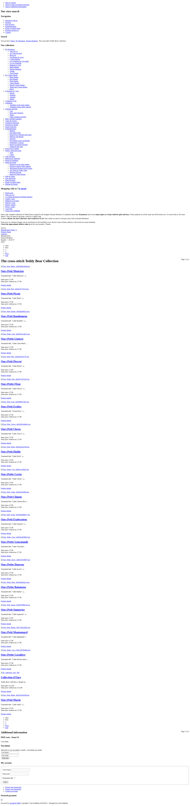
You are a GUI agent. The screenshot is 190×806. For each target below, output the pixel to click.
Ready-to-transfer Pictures (19, 145)
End (6, 256)
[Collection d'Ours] (10, 673)
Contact (8, 32)
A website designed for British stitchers (18, 197)
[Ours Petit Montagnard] (15, 627)
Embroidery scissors (17, 143)
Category (4, 234)
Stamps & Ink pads (16, 147)
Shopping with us (11, 20)
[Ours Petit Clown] (15, 424)
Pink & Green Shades (17, 85)
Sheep (12, 115)
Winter (12, 99)
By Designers (20, 41)
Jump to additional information (15, 7)
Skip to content (10, 3)
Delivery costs (10, 203)
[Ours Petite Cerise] (15, 469)
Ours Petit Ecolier (11, 406)
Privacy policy (10, 207)
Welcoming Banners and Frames (21, 168)
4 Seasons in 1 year (12, 91)
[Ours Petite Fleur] (15, 379)
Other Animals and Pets (18, 117)
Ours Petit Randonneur (14, 316)
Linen (12, 154)
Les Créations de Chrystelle (19, 61)
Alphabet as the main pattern (19, 105)
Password (6, 774)
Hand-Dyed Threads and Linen (20, 135)
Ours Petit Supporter (13, 609)
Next (7, 254)
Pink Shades (14, 81)
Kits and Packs (10, 178)
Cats (11, 111)
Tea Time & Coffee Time (18, 170)
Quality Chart (10, 199)
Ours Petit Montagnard (14, 632)
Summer (13, 95)
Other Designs (10, 180)
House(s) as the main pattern (19, 164)
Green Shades (14, 83)
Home (13, 41)
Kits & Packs (9, 24)
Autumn (12, 97)
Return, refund (10, 205)
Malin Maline (14, 67)
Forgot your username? (13, 789)
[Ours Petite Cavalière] (15, 650)
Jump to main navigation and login (17, 5)
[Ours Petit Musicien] (15, 266)
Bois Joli (13, 55)
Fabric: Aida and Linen (13, 151)
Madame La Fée (15, 65)
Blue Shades (14, 77)
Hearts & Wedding (11, 160)
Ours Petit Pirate (10, 293)
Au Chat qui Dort (16, 53)
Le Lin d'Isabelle (15, 63)
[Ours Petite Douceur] (15, 560)
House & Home (10, 162)
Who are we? (10, 195)
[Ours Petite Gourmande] (15, 537)
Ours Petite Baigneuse (13, 587)
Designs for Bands (11, 125)
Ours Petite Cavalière (13, 654)
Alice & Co (14, 51)
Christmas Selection (12, 123)
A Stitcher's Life (10, 101)
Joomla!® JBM (15, 803)
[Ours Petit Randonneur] (15, 311)
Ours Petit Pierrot (11, 361)
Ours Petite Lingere (12, 338)
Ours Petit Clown (11, 429)
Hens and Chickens (16, 113)
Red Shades (14, 79)
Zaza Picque (14, 73)
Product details (6, 285)
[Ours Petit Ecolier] (15, 402)
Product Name (6, 232)
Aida (11, 153)
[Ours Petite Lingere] (15, 334)
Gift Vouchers (10, 156)
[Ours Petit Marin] (15, 695)
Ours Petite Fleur (11, 384)
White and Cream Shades (18, 87)
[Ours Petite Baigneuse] (15, 582)
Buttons (12, 131)
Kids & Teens (10, 176)
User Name (7, 770)
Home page (9, 193)
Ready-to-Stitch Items (12, 28)
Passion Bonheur (32, 41)
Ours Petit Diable (11, 451)
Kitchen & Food (15, 172)
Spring (12, 93)
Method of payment (12, 201)
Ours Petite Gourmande (14, 541)
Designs (8, 22)
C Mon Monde (15, 59)
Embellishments (10, 26)
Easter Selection (10, 127)
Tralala (12, 71)
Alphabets (8, 103)
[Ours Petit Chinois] (15, 492)
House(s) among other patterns (20, 166)
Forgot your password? (13, 787)
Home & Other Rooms (18, 174)
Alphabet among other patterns (20, 107)
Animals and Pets (11, 109)
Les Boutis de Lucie (17, 57)
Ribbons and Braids (16, 137)
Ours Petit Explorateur (14, 519)
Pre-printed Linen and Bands (20, 141)
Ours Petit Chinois (11, 496)
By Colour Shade (11, 75)
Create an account (11, 791)
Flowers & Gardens (12, 149)
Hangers (13, 139)
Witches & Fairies (11, 184)
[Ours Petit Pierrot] (15, 357)
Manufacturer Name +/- (9, 230)
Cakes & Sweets (11, 121)
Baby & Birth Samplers (13, 119)
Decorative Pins (15, 133)
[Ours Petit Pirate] (15, 289)
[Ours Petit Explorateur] (15, 515)
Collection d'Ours (11, 677)
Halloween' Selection (12, 158)
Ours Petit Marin (11, 699)
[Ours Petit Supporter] (15, 605)
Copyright (8, 209)
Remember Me (8, 778)
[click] (21, 188)
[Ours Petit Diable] (15, 447)
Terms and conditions (12, 211)
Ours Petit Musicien (12, 271)
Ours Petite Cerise (11, 474)
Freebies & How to (12, 30)
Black (12, 89)
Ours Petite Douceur (12, 564)
